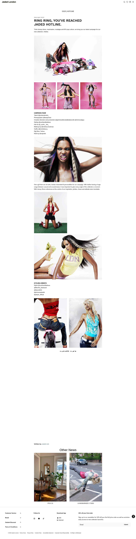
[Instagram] (34, 518)
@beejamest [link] (47, 117)
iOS (60, 518)
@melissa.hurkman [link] (47, 126)
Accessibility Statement (48, 532)
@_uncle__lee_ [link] (44, 124)
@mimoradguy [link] (79, 120)
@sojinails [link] (42, 133)
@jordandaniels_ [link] (43, 115)
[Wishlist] (127, 2)
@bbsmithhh (38, 290)
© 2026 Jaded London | (13, 532)
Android (61, 520)
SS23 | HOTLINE (68, 11)
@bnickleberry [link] (42, 129)
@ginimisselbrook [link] (61, 120)
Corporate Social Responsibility (62, 532)
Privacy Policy (30, 532)
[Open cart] (130, 2)
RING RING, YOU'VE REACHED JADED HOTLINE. (58, 22)
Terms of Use (23, 532)
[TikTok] (43, 518)
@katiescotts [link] (71, 120)
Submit (126, 524)
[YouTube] (39, 518)
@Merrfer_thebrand (40, 287)
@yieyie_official (39, 294)
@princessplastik (39, 292)
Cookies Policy (38, 532)
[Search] (124, 2)
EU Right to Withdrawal (75, 532)
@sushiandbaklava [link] (45, 122)
